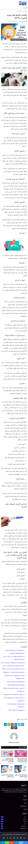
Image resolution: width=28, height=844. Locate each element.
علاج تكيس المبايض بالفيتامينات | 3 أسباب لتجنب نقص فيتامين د (7, 760)
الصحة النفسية (23, 828)
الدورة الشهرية (14, 418)
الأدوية (24, 821)
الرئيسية (24, 11)
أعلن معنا (25, 799)
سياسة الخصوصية (23, 806)
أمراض (24, 819)
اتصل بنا (25, 809)
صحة (25, 823)
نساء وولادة (19, 11)
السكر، (5, 171)
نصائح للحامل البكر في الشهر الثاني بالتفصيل (7, 775)
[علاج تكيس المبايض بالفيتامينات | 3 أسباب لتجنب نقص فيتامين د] (7, 753)
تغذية (25, 816)
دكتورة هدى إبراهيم (22, 21)
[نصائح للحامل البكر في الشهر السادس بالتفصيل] (21, 769)
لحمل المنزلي (16, 483)
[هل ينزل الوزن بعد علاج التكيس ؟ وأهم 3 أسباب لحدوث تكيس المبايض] (21, 753)
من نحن (25, 802)
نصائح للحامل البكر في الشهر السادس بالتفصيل (21, 775)
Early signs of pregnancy (16, 710)
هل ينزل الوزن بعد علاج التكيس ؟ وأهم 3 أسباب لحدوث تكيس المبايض (22, 760)
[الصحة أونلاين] (22, 3)
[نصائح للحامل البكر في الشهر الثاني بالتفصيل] (7, 769)
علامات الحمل (8, 43)
